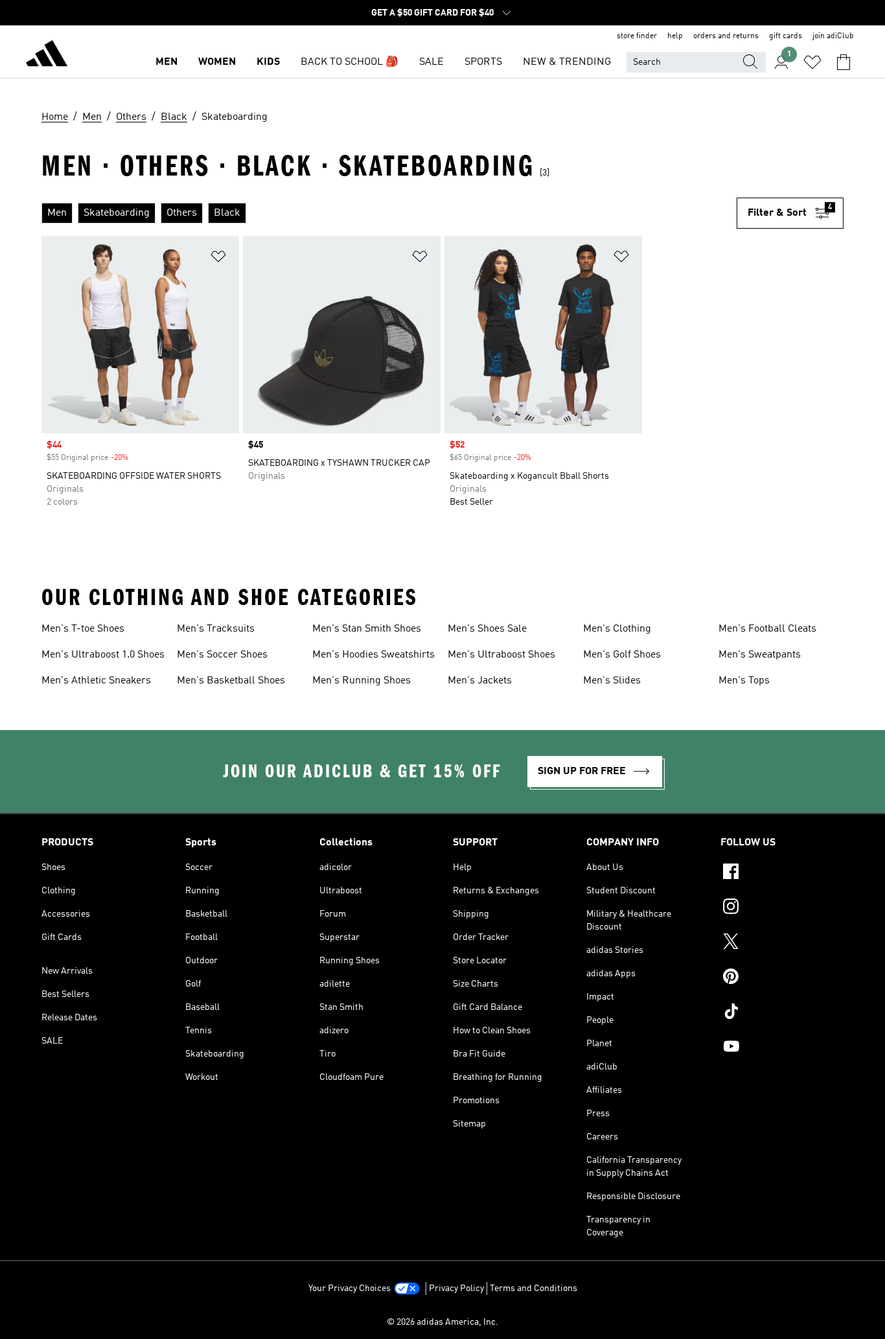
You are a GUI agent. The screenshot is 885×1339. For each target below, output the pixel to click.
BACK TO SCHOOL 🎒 (349, 62)
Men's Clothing (617, 629)
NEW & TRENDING (567, 62)
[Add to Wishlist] (218, 258)
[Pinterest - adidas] (782, 978)
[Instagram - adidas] (782, 908)
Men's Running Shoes (361, 681)
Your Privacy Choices (349, 1288)
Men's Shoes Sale (487, 629)
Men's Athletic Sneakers (96, 681)
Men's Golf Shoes (622, 655)
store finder (637, 36)
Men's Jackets (480, 681)
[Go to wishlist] (812, 62)
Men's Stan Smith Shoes (366, 629)
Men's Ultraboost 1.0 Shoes (103, 655)
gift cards (785, 36)
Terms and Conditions (533, 1288)
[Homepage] (46, 55)
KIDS (268, 62)
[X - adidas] (782, 943)
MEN (166, 62)
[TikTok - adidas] (782, 1013)
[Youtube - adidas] (782, 1048)
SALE (431, 62)
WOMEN (217, 62)
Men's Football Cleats (767, 629)
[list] (389, 213)
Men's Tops (744, 681)
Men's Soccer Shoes (222, 655)
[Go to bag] (843, 62)
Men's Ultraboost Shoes (501, 655)
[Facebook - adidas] (782, 873)
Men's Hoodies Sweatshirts (373, 655)
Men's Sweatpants (759, 655)
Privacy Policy (456, 1288)
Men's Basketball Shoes (231, 681)
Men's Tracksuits (216, 629)
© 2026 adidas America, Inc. (442, 1322)
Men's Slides (612, 681)
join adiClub (833, 36)
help (675, 36)
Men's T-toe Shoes (82, 629)
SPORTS (483, 62)
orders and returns (726, 36)
